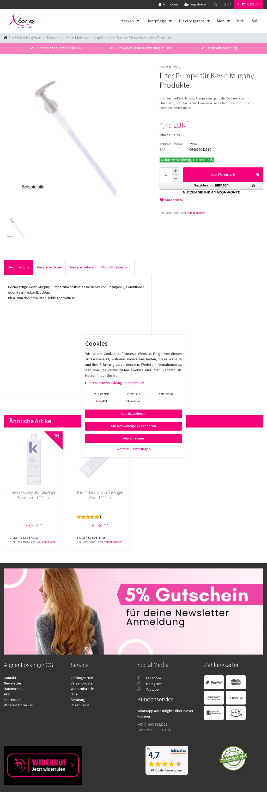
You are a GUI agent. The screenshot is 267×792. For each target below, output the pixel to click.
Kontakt (10, 678)
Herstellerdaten (49, 267)
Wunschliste (173, 200)
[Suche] (215, 4)
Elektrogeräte (192, 21)
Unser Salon (80, 705)
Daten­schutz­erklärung (105, 383)
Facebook (153, 678)
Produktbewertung (116, 267)
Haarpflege (156, 21)
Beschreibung (18, 267)
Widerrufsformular (18, 705)
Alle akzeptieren (133, 413)
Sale (255, 21)
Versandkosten (196, 213)
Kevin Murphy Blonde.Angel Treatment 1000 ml (33, 495)
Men (221, 21)
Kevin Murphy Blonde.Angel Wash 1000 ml (100, 495)
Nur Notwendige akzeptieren (133, 426)
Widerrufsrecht (82, 689)
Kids (241, 21)
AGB (7, 694)
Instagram (153, 684)
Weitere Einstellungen (134, 448)
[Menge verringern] (175, 178)
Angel (98, 38)
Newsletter (12, 683)
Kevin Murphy (76, 38)
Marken (127, 21)
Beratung (78, 699)
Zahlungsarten (82, 678)
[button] (211, 188)
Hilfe (74, 694)
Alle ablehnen (133, 438)
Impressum (12, 699)
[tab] (18, 267)
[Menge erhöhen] (175, 171)
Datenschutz (13, 689)
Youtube (152, 689)
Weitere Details (81, 267)
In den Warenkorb (221, 174)
